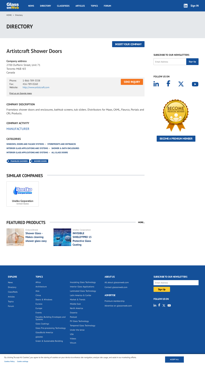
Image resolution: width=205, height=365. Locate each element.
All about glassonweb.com (117, 282)
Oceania (73, 312)
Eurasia (39, 304)
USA (72, 334)
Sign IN (195, 5)
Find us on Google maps (20, 93)
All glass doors (59, 152)
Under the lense (77, 329)
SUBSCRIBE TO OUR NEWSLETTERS (171, 54)
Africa (38, 282)
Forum (107, 5)
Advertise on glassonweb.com (118, 305)
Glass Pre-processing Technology (51, 328)
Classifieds (63, 5)
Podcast (73, 317)
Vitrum (73, 342)
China (38, 295)
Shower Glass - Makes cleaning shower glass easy (36, 236)
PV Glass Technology (79, 321)
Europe (39, 308)
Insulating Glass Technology (83, 282)
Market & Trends (77, 299)
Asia (37, 291)
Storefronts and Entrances (61, 144)
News (31, 5)
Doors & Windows (44, 299)
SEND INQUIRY (132, 82)
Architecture (41, 286)
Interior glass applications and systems (27, 148)
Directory (45, 5)
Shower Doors (40, 161)
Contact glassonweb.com (116, 287)
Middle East (75, 304)
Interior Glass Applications (82, 286)
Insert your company (128, 44)
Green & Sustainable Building (49, 341)
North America (76, 308)
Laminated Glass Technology (83, 291)
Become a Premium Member (176, 138)
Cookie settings (22, 361)
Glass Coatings (42, 323)
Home (9, 15)
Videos (73, 338)
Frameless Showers (19, 161)
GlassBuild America (44, 332)
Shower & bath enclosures (65, 148)
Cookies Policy (9, 361)
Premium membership (115, 301)
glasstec (39, 336)
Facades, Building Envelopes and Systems (51, 318)
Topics (94, 5)
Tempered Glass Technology (82, 325)
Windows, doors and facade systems (25, 144)
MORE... (141, 222)
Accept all (174, 359)
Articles (80, 5)
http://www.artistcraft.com (36, 87)
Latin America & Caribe (80, 295)
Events (39, 312)
